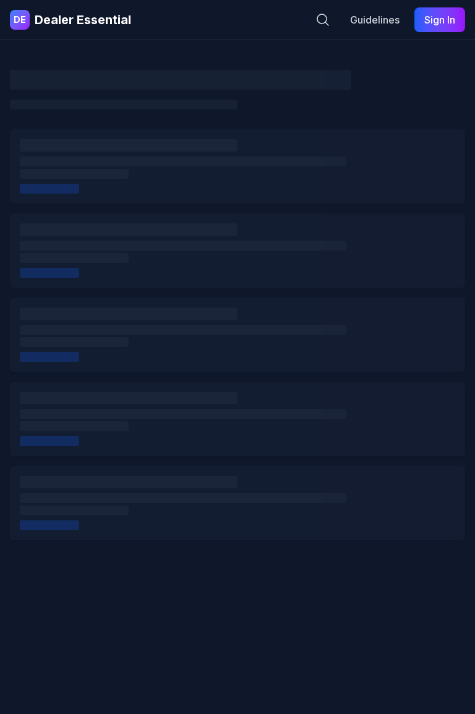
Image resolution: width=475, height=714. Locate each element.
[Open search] (322, 19)
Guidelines (375, 20)
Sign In (439, 20)
